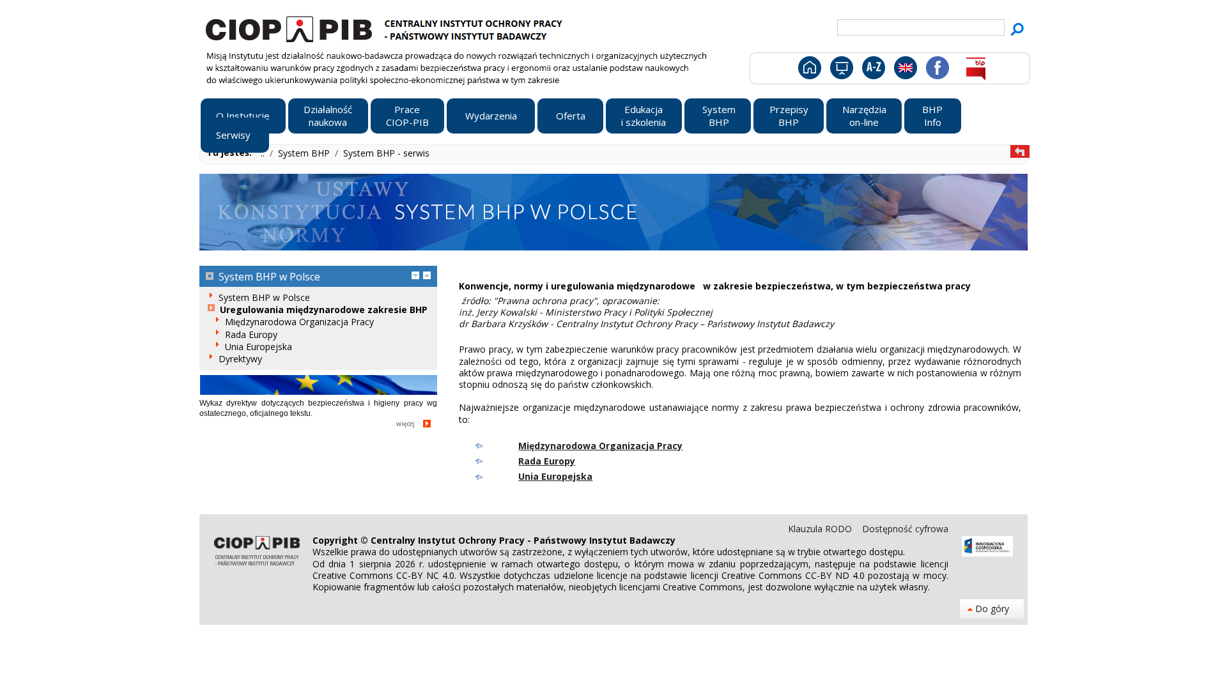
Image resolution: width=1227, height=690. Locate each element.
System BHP (305, 153)
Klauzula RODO (821, 529)
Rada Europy (546, 461)
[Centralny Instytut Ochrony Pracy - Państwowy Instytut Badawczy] (386, 27)
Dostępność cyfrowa (905, 529)
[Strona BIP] (975, 70)
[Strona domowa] (809, 70)
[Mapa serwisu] (841, 70)
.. (264, 153)
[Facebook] (936, 70)
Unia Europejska (555, 476)
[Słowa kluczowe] (872, 70)
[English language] (905, 70)
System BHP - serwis (386, 153)
